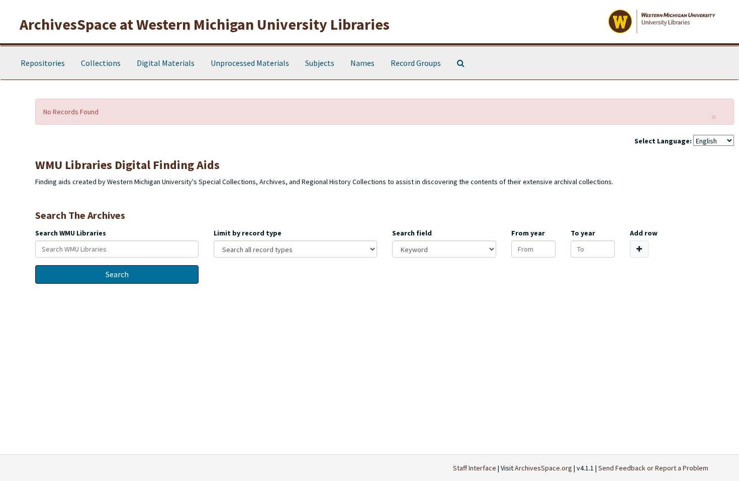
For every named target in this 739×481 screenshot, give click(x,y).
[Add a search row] (639, 249)
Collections (101, 63)
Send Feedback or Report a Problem (653, 467)
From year (528, 232)
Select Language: (663, 140)
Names (362, 63)
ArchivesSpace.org (543, 467)
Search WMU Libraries (70, 232)
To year (583, 232)
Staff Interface (474, 467)
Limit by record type (248, 232)
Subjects (319, 63)
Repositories (43, 63)
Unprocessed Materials (250, 63)
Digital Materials (166, 63)
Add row (644, 232)
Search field (412, 232)
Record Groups (416, 63)
